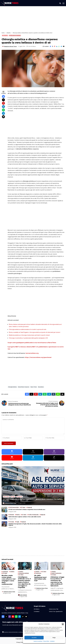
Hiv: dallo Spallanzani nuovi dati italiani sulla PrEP (40, 578)
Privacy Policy (46, 641)
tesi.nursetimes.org (32, 353)
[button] (63, 624)
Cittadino (8, 32)
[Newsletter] (26, 616)
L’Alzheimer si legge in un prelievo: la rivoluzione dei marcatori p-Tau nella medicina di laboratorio (57, 581)
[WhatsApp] (16, 616)
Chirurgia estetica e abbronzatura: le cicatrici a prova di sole (27, 329)
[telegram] (19, 616)
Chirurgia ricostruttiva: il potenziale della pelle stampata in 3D (28, 338)
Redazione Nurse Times (10, 46)
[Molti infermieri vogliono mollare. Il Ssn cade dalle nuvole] (4, 517)
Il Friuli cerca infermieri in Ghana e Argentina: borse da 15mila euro (27, 509)
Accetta (34, 637)
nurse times (34, 386)
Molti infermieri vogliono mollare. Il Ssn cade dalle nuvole (25, 516)
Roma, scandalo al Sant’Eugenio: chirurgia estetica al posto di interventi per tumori (34, 332)
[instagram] (9, 616)
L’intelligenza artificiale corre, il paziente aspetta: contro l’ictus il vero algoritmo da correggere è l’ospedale (24, 582)
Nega (54, 637)
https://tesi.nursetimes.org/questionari (38, 357)
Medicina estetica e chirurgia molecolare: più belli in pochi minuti (29, 335)
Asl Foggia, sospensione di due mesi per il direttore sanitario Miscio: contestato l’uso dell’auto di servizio (33, 499)
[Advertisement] (33, 19)
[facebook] (3, 616)
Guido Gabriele (23, 595)
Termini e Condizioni (37, 641)
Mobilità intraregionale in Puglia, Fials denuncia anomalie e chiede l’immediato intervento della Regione (35, 524)
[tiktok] (22, 616)
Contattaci (52, 641)
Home (3, 32)
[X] (6, 616)
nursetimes (41, 386)
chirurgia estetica (12, 386)
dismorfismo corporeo (23, 386)
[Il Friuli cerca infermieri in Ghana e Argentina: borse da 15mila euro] (4, 509)
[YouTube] (13, 616)
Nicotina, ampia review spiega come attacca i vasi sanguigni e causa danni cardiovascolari (8, 580)
